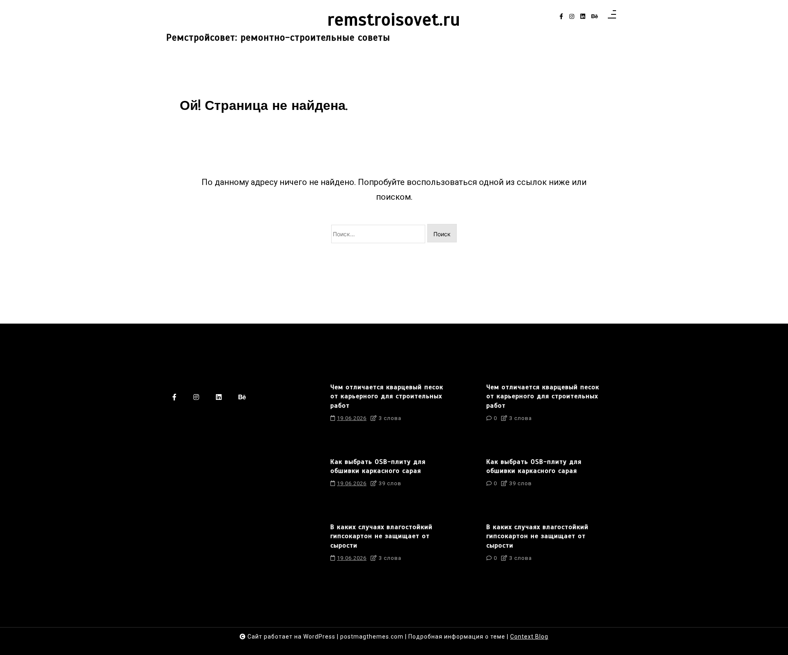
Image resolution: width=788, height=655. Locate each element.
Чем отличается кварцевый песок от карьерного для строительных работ (386, 396)
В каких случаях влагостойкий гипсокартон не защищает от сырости (381, 536)
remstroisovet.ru (394, 19)
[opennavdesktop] (612, 17)
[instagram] (571, 16)
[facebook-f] (561, 16)
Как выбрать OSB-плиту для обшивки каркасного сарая (378, 466)
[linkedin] (582, 16)
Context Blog (529, 636)
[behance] (594, 16)
